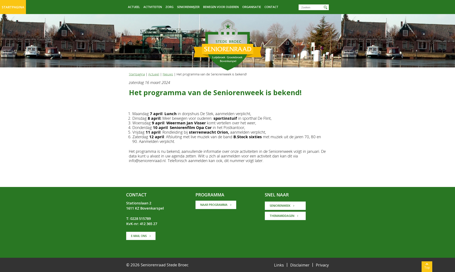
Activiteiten (152, 7)
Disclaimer (299, 265)
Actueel (134, 7)
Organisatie (251, 7)
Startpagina (13, 7)
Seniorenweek (280, 206)
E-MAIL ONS (139, 236)
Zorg (169, 7)
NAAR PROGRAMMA (214, 205)
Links (279, 265)
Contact (271, 7)
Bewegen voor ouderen (221, 7)
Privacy (322, 265)
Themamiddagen (282, 216)
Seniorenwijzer (188, 7)
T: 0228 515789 (138, 218)
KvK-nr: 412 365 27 (141, 223)
